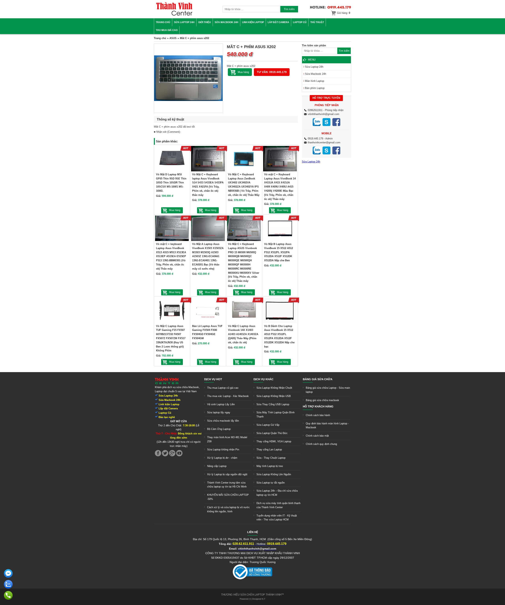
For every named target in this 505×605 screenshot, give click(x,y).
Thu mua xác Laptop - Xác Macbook (228, 396)
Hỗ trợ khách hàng (318, 406)
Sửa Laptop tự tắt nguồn (270, 482)
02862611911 (315, 110)
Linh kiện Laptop (253, 22)
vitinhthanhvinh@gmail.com (323, 114)
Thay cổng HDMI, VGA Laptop (273, 441)
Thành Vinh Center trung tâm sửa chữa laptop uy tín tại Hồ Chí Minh (227, 484)
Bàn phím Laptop (315, 88)
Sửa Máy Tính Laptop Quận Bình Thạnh (275, 414)
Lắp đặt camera (278, 22)
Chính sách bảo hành (318, 415)
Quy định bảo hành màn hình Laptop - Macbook (327, 425)
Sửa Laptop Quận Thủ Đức (272, 433)
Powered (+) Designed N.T (252, 599)
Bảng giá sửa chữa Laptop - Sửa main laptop (328, 389)
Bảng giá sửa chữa (317, 379)
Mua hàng (174, 210)
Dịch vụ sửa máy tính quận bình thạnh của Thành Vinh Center (278, 505)
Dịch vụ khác (263, 379)
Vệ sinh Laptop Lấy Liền (221, 404)
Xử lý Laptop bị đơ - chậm (222, 457)
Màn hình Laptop (314, 80)
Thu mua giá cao (167, 30)
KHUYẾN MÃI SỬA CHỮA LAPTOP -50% (228, 496)
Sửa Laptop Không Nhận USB (273, 396)
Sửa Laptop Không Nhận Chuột (274, 387)
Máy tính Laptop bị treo (269, 466)
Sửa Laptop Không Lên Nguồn (273, 474)
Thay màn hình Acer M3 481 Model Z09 (227, 439)
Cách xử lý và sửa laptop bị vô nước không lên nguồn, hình (228, 509)
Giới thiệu (204, 22)
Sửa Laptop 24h (184, 22)
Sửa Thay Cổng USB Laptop (272, 404)
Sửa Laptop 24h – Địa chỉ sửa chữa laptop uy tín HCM (277, 492)
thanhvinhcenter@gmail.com (324, 142)
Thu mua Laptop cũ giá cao (222, 387)
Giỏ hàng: (343, 12)
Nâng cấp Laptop (216, 466)
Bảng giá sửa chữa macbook (322, 400)
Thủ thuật (317, 22)
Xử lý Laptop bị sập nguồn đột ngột (227, 474)
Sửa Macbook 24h (226, 22)
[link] (174, 14)
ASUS (173, 38)
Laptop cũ (300, 22)
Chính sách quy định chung (321, 444)
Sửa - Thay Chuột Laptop (270, 457)
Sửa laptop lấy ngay (218, 412)
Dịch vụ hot (213, 379)
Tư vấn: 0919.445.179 (272, 72)
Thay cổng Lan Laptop (269, 449)
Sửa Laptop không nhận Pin (223, 449)
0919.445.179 (315, 138)
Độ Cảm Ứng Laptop (219, 429)
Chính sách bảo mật (317, 435)
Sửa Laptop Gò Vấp (267, 424)
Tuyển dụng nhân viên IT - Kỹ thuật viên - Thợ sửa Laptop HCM (276, 517)
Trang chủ (163, 22)
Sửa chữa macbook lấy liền (223, 420)
